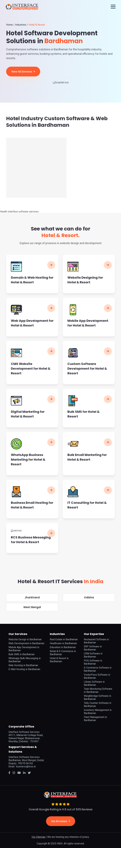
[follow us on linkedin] (24, 772)
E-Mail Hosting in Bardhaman (24, 669)
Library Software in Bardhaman (94, 683)
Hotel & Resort (37, 24)
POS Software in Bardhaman (93, 662)
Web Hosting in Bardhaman (23, 665)
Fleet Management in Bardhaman (95, 719)
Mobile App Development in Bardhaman (24, 649)
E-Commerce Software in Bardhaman (97, 669)
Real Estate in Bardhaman (64, 639)
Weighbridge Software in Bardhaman (97, 697)
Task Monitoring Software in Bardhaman (98, 690)
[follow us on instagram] (14, 772)
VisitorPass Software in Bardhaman (97, 676)
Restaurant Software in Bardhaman (96, 641)
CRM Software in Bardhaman (93, 655)
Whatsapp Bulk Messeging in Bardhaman (25, 660)
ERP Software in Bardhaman (93, 648)
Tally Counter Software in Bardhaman (97, 704)
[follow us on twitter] (19, 772)
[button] (113, 6)
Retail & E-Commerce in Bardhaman (63, 653)
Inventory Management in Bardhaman (98, 712)
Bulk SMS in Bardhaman (22, 654)
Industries (20, 24)
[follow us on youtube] (29, 772)
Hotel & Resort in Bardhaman (59, 660)
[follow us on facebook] (9, 772)
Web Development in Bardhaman (26, 643)
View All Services (22, 71)
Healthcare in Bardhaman (63, 643)
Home (9, 24)
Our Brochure (59, 821)
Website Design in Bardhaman (25, 639)
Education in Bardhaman (63, 647)
